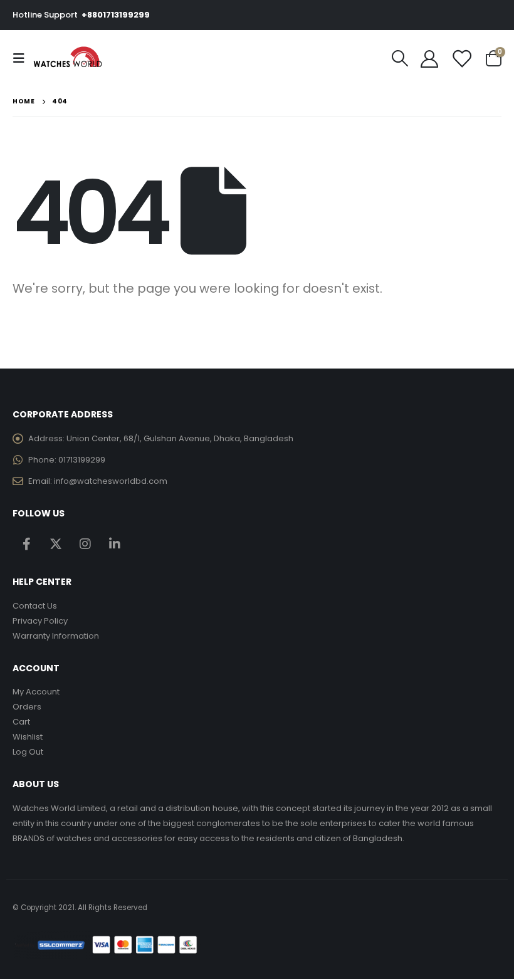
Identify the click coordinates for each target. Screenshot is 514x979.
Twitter (55, 543)
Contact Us (35, 606)
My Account (36, 692)
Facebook (26, 543)
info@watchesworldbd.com (110, 481)
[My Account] (429, 58)
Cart (21, 722)
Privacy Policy (40, 621)
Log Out (28, 752)
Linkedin (114, 543)
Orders (27, 707)
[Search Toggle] (400, 58)
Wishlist (28, 737)
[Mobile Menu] (23, 58)
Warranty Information (56, 636)
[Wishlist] (461, 58)
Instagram (85, 543)
